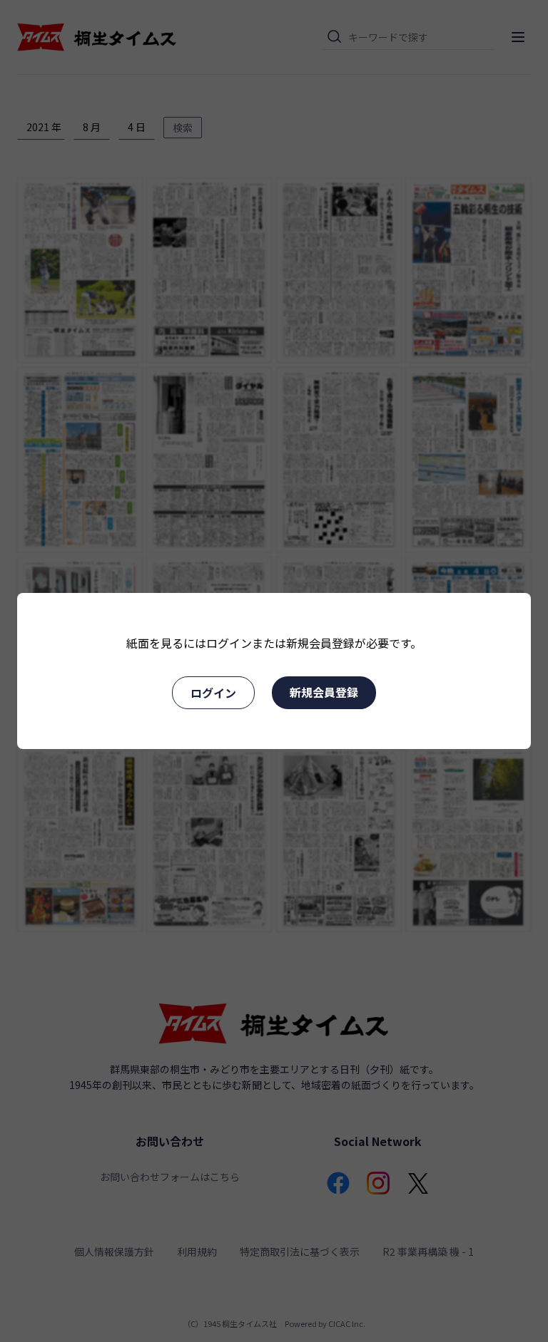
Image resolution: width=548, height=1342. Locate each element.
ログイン (213, 692)
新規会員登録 (324, 692)
